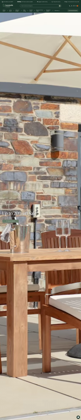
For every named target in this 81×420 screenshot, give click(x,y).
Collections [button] (56, 10)
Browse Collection (11, 221)
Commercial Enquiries (73, 10)
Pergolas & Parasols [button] (48, 11)
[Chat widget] (78, 417)
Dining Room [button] (4, 11)
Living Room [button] (10, 11)
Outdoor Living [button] (31, 11)
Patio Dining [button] (24, 11)
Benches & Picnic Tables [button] (39, 11)
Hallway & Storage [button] (17, 11)
